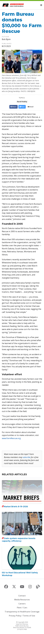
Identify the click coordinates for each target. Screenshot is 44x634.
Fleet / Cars (22, 607)
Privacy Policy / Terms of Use (22, 615)
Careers (22, 603)
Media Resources (22, 599)
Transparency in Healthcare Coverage (22, 611)
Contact (22, 595)
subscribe (26, 457)
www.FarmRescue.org (11, 438)
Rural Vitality (22, 102)
